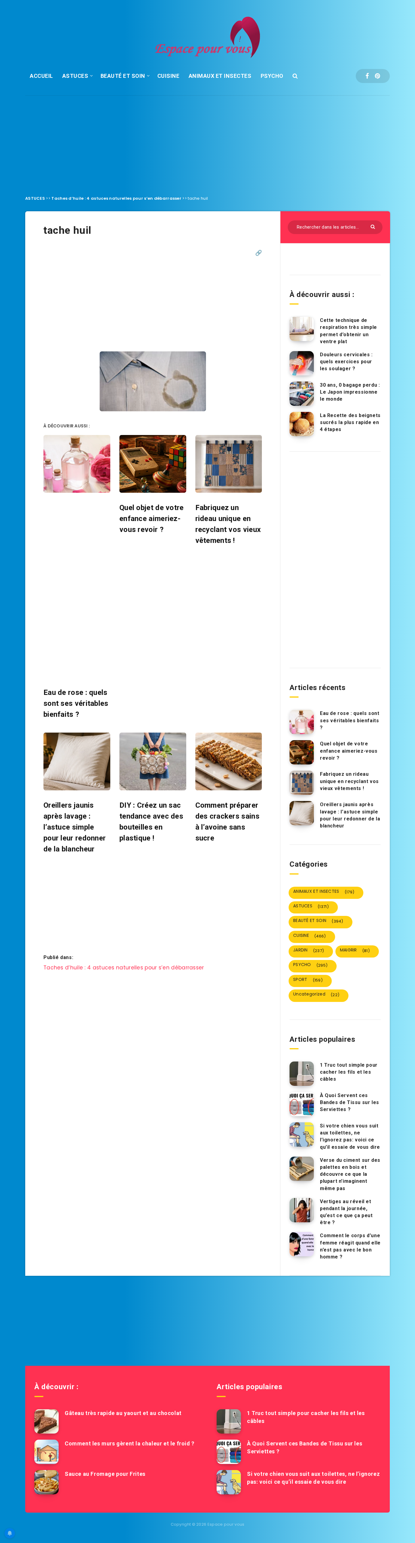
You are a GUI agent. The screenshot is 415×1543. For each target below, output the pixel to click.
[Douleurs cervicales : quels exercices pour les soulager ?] (302, 363)
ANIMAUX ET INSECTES (220, 76)
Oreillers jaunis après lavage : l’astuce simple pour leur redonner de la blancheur (350, 815)
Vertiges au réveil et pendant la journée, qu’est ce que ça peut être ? (346, 1212)
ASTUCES (75, 76)
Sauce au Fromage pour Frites (105, 1474)
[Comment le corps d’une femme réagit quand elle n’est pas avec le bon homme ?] (302, 1244)
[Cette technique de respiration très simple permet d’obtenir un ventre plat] (302, 329)
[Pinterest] (377, 76)
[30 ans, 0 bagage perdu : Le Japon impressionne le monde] (302, 393)
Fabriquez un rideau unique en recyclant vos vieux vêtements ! (349, 781)
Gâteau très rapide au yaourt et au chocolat (123, 1413)
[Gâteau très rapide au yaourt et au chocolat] (46, 1421)
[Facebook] (367, 76)
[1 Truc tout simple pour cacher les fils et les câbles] (302, 1073)
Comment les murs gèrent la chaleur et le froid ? (129, 1443)
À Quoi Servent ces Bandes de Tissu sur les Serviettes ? (349, 1102)
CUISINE (168, 76)
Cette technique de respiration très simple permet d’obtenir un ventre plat (348, 330)
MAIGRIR (355, 950)
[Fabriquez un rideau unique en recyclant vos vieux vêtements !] (302, 783)
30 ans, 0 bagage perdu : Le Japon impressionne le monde (350, 392)
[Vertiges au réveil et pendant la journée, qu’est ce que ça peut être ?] (302, 1210)
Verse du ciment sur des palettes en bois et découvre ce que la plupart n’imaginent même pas (350, 1174)
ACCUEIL (41, 76)
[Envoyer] (373, 226)
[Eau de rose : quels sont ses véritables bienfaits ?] (302, 722)
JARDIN (308, 950)
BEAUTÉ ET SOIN (123, 76)
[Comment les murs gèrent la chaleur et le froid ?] (46, 1452)
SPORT (308, 979)
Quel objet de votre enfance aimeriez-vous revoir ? (349, 751)
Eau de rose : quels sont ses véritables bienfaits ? (349, 720)
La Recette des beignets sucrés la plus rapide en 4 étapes (350, 422)
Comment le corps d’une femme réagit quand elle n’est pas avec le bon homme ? (350, 1246)
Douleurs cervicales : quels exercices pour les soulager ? (346, 361)
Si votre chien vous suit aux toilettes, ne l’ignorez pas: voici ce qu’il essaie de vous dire (350, 1136)
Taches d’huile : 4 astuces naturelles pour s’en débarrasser (116, 198)
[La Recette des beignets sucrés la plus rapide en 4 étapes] (302, 424)
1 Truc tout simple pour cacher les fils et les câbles (349, 1072)
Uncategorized (316, 994)
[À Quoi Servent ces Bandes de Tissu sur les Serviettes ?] (302, 1104)
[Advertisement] (207, 140)
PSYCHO (272, 76)
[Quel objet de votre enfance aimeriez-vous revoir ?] (302, 752)
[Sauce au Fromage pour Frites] (46, 1482)
